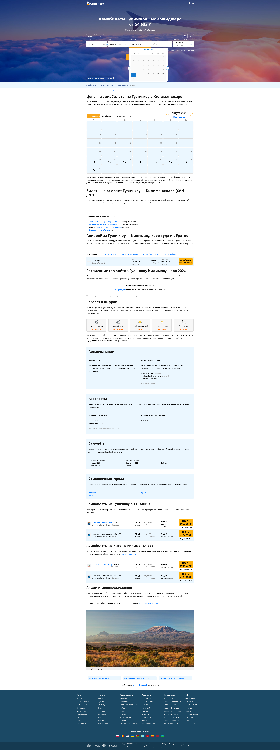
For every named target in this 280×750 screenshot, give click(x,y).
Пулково (145, 711)
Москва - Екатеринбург (172, 717)
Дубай (143, 492)
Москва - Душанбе (171, 714)
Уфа (78, 717)
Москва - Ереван (170, 705)
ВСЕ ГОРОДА (81, 724)
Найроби (92, 492)
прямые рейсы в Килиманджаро (109, 227)
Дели (91, 495)
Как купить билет (192, 724)
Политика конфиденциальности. (155, 746)
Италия (101, 708)
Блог (187, 721)
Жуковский (146, 708)
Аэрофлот (123, 698)
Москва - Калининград (172, 711)
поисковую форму (129, 554)
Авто (99, 36)
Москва (79, 698)
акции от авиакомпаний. (149, 603)
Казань (79, 721)
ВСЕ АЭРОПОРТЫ (148, 724)
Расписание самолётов (95, 91)
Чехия (100, 717)
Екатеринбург (82, 714)
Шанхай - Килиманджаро (103, 564)
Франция (101, 711)
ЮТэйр (122, 708)
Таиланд (101, 705)
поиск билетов (139, 685)
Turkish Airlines (125, 717)
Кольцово (145, 714)
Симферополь (82, 705)
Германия (102, 714)
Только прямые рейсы (122, 116)
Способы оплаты (192, 705)
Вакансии (189, 717)
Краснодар (81, 708)
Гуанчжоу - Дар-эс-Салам (103, 522)
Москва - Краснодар (171, 708)
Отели (90, 36)
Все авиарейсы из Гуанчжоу (100, 678)
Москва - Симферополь (172, 702)
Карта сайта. (184, 746)
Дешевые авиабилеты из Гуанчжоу (103, 224)
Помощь (189, 708)
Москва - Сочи (169, 698)
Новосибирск (81, 711)
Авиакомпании (127, 91)
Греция (101, 721)
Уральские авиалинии (128, 705)
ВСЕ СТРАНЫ (103, 724)
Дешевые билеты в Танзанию (100, 230)
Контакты (189, 702)
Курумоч (145, 721)
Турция (101, 702)
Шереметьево (147, 702)
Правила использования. (173, 746)
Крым (100, 698)
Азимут (122, 711)
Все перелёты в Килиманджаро (136, 678)
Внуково (145, 705)
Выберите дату (120, 290)
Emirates (123, 714)
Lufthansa (123, 721)
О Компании (190, 698)
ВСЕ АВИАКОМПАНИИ (128, 724)
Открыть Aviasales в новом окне (182, 50)
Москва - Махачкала (171, 721)
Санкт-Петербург (83, 702)
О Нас (191, 3)
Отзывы (189, 711)
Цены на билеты (112, 91)
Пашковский (146, 717)
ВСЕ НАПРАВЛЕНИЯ (171, 724)
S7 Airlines (124, 702)
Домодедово (146, 698)
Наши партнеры (192, 714)
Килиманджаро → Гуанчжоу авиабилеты (105, 221)
